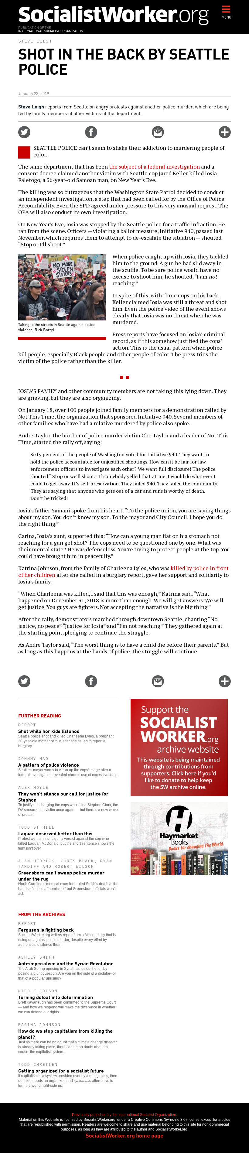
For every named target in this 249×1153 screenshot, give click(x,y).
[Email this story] (158, 136)
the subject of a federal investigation (154, 166)
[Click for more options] (225, 136)
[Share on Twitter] (24, 136)
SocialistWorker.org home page (124, 1135)
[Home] (114, 15)
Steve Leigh (35, 41)
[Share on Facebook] (91, 136)
